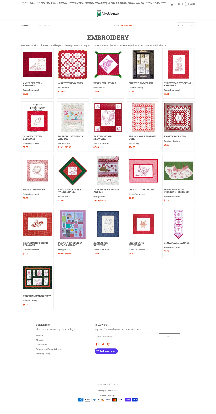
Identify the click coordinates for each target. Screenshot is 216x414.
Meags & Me (64, 143)
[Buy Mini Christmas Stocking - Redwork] (178, 170)
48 (49, 25)
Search (39, 335)
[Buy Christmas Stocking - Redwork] (178, 64)
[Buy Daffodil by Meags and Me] (72, 117)
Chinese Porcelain (141, 83)
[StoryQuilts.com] (108, 13)
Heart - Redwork (34, 189)
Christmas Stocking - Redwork (178, 84)
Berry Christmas (104, 83)
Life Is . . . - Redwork (142, 189)
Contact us (41, 344)
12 (35, 25)
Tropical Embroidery (37, 296)
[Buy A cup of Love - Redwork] (37, 64)
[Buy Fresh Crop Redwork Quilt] (143, 117)
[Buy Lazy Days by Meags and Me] (108, 170)
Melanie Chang (136, 87)
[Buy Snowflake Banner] (178, 224)
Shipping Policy (43, 353)
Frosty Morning (175, 136)
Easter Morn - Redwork (102, 137)
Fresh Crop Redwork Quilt (142, 137)
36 (44, 25)
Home (116, 25)
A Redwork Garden (70, 83)
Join (169, 336)
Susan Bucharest (31, 90)
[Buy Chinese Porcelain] (143, 64)
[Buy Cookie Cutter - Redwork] (37, 117)
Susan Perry (63, 87)
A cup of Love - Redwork (32, 84)
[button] (97, 344)
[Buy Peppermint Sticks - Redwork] (37, 224)
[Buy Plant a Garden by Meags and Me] (72, 224)
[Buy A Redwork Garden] (72, 64)
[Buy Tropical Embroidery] (37, 277)
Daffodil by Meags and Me (70, 137)
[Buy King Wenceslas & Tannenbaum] (72, 170)
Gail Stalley (134, 143)
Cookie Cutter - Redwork (33, 137)
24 (39, 25)
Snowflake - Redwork (137, 244)
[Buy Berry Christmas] (108, 64)
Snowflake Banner (177, 242)
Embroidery (126, 25)
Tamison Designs (172, 141)
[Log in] (186, 4)
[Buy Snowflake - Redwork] (143, 224)
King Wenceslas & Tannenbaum (70, 190)
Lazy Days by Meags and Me (106, 190)
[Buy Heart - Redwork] (37, 170)
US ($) (192, 4)
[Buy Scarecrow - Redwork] (108, 224)
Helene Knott (99, 87)
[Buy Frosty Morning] (178, 117)
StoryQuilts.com (105, 391)
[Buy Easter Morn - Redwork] (108, 117)
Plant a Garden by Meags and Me (70, 244)
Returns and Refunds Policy (49, 349)
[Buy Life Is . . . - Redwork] (143, 170)
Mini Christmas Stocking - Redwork (177, 190)
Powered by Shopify (108, 395)
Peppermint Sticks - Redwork (36, 244)
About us (40, 340)
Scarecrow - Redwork (101, 244)
